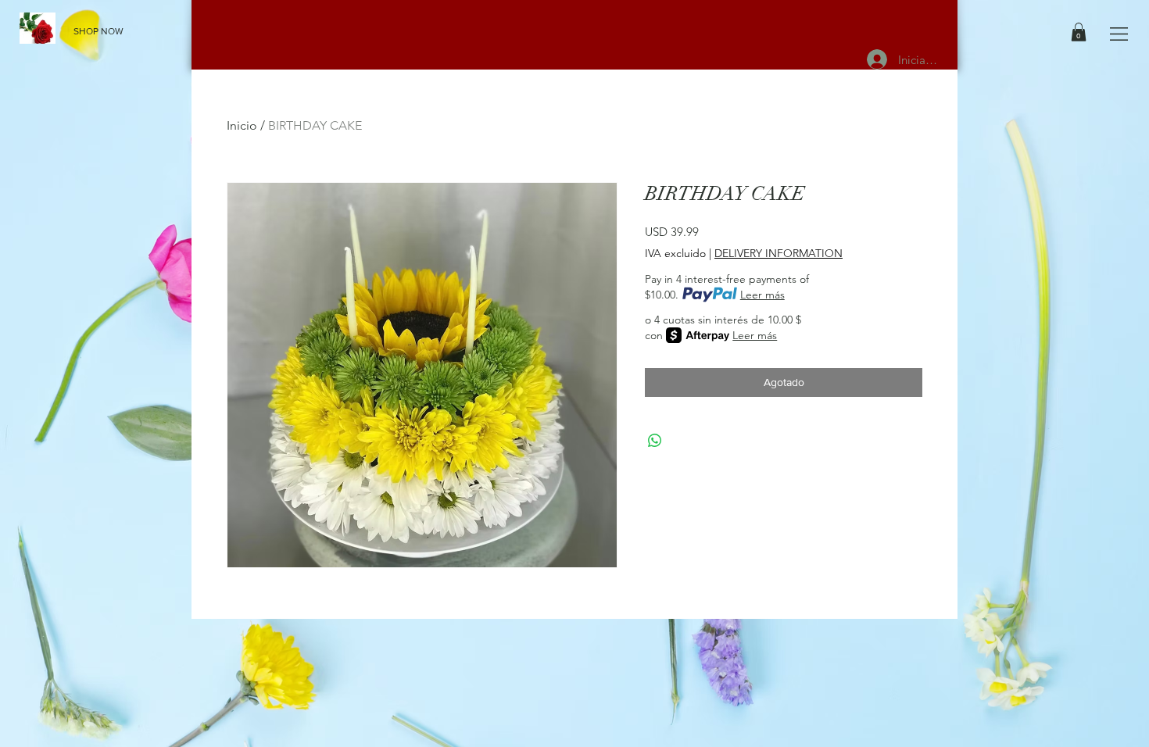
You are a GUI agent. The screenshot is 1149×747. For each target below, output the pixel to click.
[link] (1078, 32)
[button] (1119, 34)
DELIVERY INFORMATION (778, 253)
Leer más (762, 295)
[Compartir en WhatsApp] (655, 440)
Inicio (242, 125)
